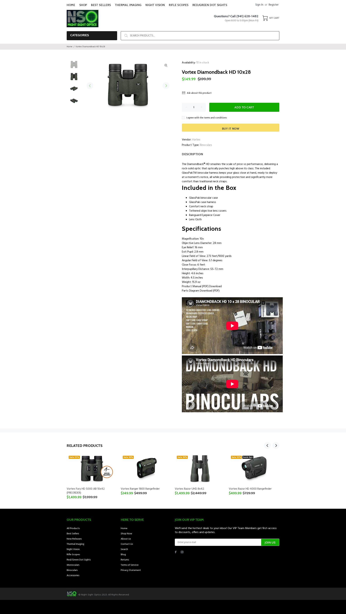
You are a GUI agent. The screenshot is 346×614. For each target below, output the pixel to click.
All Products (73, 528)
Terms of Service (130, 565)
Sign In (259, 5)
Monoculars (73, 565)
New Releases (74, 539)
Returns (125, 560)
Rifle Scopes (73, 555)
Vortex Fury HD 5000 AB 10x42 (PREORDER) (86, 491)
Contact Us (127, 544)
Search (124, 549)
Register (274, 5)
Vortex (196, 139)
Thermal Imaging (75, 544)
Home (69, 46)
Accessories (73, 575)
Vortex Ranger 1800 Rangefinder (140, 489)
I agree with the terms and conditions (206, 118)
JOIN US (270, 542)
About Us (126, 539)
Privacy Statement (131, 570)
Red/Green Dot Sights (79, 560)
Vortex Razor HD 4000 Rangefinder (250, 489)
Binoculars (206, 145)
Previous (89, 85)
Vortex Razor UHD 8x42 (189, 489)
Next (166, 85)
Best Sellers (73, 534)
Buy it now (230, 128)
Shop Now (126, 534)
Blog (123, 555)
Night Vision (73, 549)
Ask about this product (199, 93)
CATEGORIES (79, 35)
